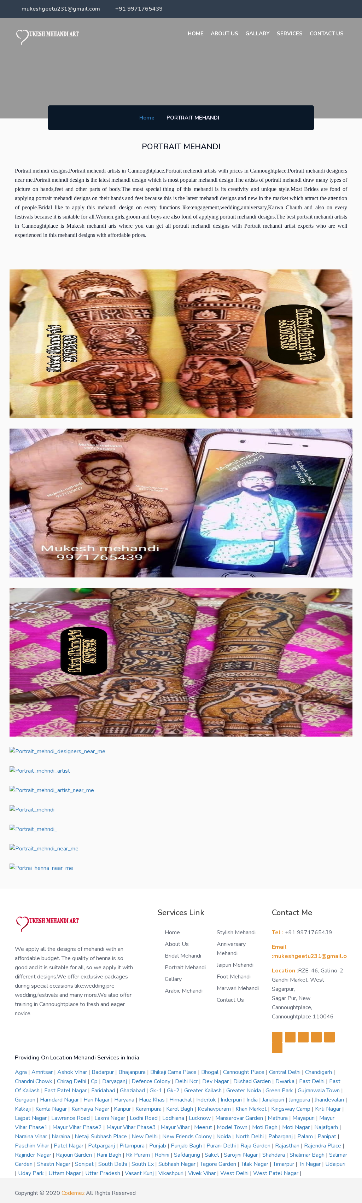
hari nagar (97, 1100)
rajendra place (323, 1146)
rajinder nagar (34, 1155)
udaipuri (335, 1164)
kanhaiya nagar (91, 1109)
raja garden (256, 1146)
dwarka (285, 1081)
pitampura (132, 1146)
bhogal (210, 1072)
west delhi (235, 1173)
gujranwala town (319, 1090)
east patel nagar (66, 1090)
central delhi (285, 1072)
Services (290, 33)
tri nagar (310, 1164)
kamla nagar (51, 1109)
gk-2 (174, 1090)
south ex (143, 1164)
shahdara (274, 1155)
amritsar (42, 1072)
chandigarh (319, 1072)
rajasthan (288, 1146)
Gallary (257, 33)
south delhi (113, 1164)
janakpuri (274, 1100)
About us (224, 33)
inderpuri (232, 1100)
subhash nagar (177, 1164)
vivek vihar (202, 1173)
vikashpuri (171, 1173)
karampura (149, 1109)
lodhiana (174, 1118)
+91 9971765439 (139, 9)
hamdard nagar (60, 1100)
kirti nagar (328, 1109)
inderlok (206, 1100)
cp (95, 1081)
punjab (158, 1146)
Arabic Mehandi (184, 991)
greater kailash (203, 1090)
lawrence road (71, 1118)
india (252, 1100)
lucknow (200, 1118)
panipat (327, 1136)
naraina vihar (31, 1136)
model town (233, 1127)
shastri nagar (54, 1164)
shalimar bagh (308, 1155)
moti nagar (296, 1127)
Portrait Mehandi (185, 967)
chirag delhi (72, 1081)
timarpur (284, 1164)
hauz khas (152, 1100)
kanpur (123, 1109)
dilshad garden (252, 1081)
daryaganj (115, 1081)
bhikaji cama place (174, 1072)
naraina (61, 1136)
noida (224, 1136)
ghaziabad (133, 1090)
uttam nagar (65, 1173)
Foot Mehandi (234, 977)
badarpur (103, 1072)
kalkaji (23, 1109)
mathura (278, 1118)
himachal (181, 1100)
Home (196, 33)
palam (305, 1136)
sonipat (85, 1164)
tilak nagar (255, 1164)
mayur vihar (175, 1127)
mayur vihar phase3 (131, 1127)
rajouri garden (74, 1155)
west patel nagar (276, 1173)
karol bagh (180, 1109)
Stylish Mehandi (236, 932)
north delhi (250, 1136)
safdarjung (188, 1155)
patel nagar (69, 1146)
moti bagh (265, 1127)
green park (279, 1090)
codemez (73, 1193)
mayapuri (304, 1118)
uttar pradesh (103, 1173)
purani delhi (221, 1146)
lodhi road (144, 1118)
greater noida (244, 1090)
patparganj (102, 1146)
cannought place (244, 1072)
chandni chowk (34, 1081)
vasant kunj (140, 1173)
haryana (125, 1100)
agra (21, 1072)
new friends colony (187, 1136)
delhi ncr (187, 1081)
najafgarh (326, 1127)
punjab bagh (187, 1146)
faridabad (104, 1090)
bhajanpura (132, 1072)
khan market (251, 1109)
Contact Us (327, 33)
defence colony (152, 1081)
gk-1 (157, 1090)
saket (213, 1155)
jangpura (300, 1100)
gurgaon (26, 1100)
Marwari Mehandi (238, 988)
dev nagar (216, 1081)
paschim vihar (33, 1146)
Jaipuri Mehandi (235, 965)
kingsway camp (291, 1109)
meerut (204, 1127)
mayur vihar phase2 (77, 1127)
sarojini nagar (241, 1155)
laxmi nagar (110, 1118)
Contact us (230, 1000)
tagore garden (219, 1164)
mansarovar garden (239, 1118)
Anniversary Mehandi (231, 948)
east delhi (312, 1081)
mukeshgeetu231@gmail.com (61, 9)
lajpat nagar (31, 1118)
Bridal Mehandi (183, 956)
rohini (162, 1155)
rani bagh (110, 1155)
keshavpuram (215, 1109)
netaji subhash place (101, 1136)
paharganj (281, 1136)
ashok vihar (72, 1072)
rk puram (138, 1155)
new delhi (145, 1136)
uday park (31, 1173)
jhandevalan (330, 1100)
